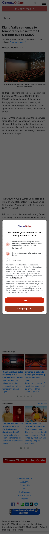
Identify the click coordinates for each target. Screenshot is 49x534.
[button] (24, 260)
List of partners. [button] (16, 278)
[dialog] (24, 267)
